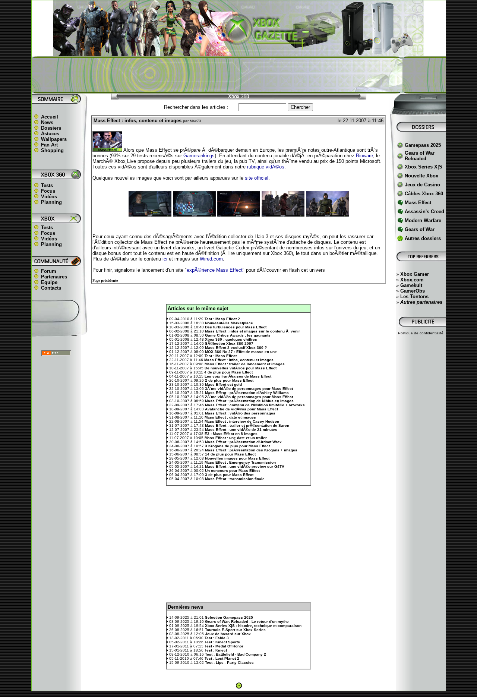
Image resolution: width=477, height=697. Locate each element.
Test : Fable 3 (217, 638)
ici (164, 259)
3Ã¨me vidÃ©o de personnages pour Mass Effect (249, 389)
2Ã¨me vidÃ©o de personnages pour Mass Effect (249, 397)
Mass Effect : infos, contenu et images (239, 360)
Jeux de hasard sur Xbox (228, 634)
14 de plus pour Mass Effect (230, 454)
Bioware (364, 155)
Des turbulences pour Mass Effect (235, 327)
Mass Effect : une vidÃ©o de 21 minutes (241, 430)
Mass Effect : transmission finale (235, 479)
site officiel (256, 178)
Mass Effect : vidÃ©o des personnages (240, 413)
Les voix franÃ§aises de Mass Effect (238, 376)
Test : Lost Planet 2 (222, 658)
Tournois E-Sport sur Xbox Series (235, 630)
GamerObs (412, 291)
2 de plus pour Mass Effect (229, 380)
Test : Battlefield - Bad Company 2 (235, 654)
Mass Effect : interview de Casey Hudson (242, 421)
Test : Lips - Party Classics (229, 662)
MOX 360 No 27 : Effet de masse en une (241, 352)
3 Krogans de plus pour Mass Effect (237, 446)
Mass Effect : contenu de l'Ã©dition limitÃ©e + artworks (255, 405)
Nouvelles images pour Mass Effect (237, 458)
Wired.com (211, 259)
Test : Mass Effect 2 (222, 319)
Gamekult (411, 285)
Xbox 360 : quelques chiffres (231, 339)
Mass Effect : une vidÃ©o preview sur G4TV (244, 466)
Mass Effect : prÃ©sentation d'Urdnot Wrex (243, 442)
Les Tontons (414, 296)
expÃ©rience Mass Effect (215, 270)
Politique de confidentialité (420, 333)
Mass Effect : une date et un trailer (236, 438)
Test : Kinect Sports (222, 642)
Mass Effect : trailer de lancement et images (245, 364)
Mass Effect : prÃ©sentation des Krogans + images (251, 450)
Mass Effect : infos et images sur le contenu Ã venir (252, 331)
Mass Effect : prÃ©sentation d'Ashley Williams (247, 393)
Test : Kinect (216, 650)
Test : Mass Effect (221, 356)
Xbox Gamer (414, 274)
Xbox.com (412, 280)
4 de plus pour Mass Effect (228, 372)
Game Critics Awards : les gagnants (238, 335)
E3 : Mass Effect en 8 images (231, 434)
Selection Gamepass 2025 (229, 617)
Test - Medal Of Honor (224, 646)
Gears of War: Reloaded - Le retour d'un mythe (247, 621)
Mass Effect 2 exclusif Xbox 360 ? (236, 348)
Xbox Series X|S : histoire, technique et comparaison (253, 626)
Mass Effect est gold (223, 384)
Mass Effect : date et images (230, 417)
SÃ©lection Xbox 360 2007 (229, 343)
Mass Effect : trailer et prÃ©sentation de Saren (247, 425)
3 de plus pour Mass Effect (229, 475)
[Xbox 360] (238, 52)
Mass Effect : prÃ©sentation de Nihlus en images (249, 401)
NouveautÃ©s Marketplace (229, 323)
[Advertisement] (238, 75)
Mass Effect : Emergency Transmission (240, 462)
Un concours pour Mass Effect (232, 471)
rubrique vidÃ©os (265, 167)
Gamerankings (199, 155)
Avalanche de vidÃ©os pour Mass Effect (241, 409)
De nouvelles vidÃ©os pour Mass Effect (241, 368)
